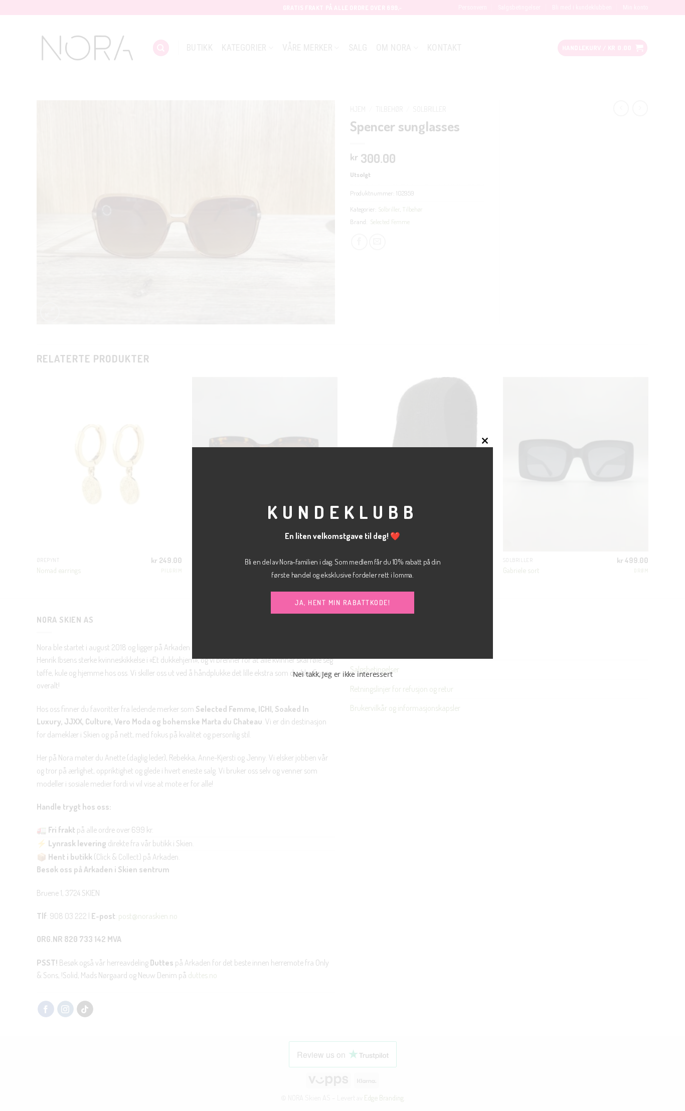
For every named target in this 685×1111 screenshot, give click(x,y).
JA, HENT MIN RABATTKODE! (342, 602)
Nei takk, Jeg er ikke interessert (343, 674)
